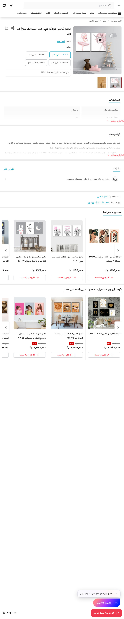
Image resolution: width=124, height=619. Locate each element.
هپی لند (61, 40)
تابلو (104, 21)
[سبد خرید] (4, 5)
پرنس (91, 202)
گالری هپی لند (116, 21)
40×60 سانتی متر (36, 62)
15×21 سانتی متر (60, 54)
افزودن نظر (9, 169)
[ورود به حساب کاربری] (12, 5)
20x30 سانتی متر (59, 62)
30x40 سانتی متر (37, 54)
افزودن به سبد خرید (104, 612)
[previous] (118, 250)
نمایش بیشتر (117, 120)
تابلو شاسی (93, 21)
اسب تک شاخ (102, 202)
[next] (6, 250)
